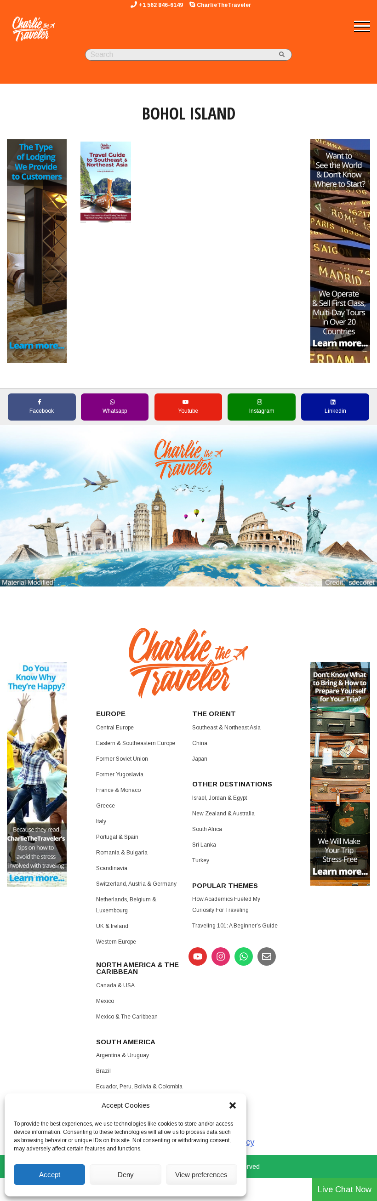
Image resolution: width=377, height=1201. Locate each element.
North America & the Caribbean (137, 968)
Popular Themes (225, 885)
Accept (49, 1174)
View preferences (201, 1174)
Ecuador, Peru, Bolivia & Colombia (139, 1086)
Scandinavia (111, 868)
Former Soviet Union (122, 759)
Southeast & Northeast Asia (226, 727)
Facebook (41, 411)
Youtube (188, 411)
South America (125, 1041)
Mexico (105, 1001)
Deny (126, 1174)
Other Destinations (232, 783)
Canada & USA (115, 985)
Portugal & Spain (117, 837)
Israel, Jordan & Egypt (219, 798)
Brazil (103, 1071)
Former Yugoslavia (119, 774)
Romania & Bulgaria (122, 852)
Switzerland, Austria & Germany (136, 884)
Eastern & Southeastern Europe (135, 743)
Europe (111, 713)
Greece (105, 806)
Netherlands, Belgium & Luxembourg (126, 905)
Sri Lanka (204, 845)
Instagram (261, 411)
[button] (232, 1105)
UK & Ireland (112, 926)
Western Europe (116, 942)
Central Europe (115, 727)
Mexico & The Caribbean (127, 1016)
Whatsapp (115, 411)
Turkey (200, 860)
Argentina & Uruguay (122, 1055)
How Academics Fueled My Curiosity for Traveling (226, 904)
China (199, 743)
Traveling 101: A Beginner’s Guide (235, 925)
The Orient (214, 713)
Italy (101, 821)
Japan (199, 759)
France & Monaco (118, 790)
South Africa (207, 829)
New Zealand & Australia (223, 813)
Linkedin (335, 411)
